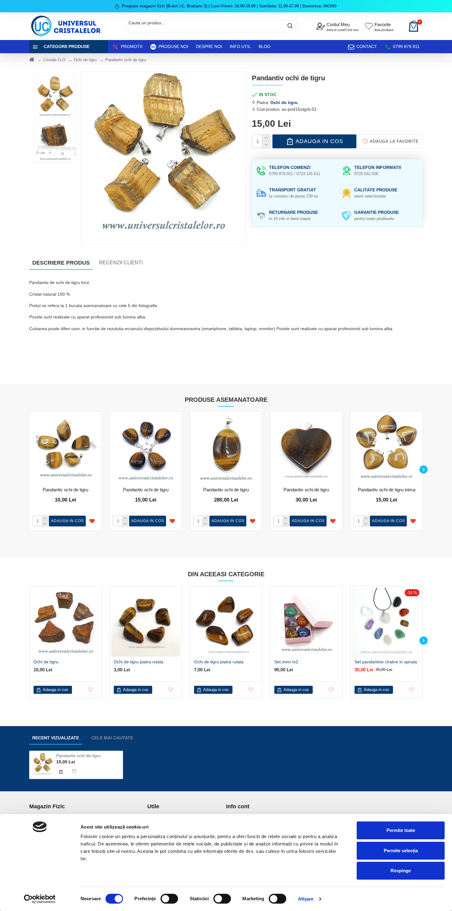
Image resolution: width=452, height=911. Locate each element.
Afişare (306, 898)
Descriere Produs (61, 263)
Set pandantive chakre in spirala (386, 661)
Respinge (401, 870)
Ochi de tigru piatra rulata (138, 661)
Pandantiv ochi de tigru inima (386, 489)
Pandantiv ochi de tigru (65, 489)
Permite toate (401, 830)
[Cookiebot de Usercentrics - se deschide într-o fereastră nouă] (40, 899)
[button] (28, 469)
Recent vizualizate (55, 737)
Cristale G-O (54, 60)
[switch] (169, 899)
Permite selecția (401, 850)
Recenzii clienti (121, 262)
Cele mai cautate (112, 737)
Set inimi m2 (286, 661)
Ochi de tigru (85, 60)
